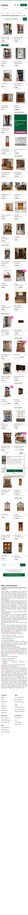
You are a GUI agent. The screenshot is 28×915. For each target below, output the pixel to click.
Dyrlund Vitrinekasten (19, 701)
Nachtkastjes (4, 706)
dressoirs (23, 686)
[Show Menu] (26, 8)
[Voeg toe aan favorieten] (13, 37)
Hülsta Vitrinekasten (19, 697)
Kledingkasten (4, 701)
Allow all (14, 470)
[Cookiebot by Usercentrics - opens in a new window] (19, 453)
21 (18, 565)
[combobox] (13, 8)
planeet (13, 632)
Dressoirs (3, 704)
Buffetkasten (4, 712)
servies (8, 617)
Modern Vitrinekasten (19, 711)
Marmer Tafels (18, 724)
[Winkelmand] (15, 5)
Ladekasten (3, 708)
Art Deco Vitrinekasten (20, 709)
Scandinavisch (14, 653)
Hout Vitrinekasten (5, 722)
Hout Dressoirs (18, 718)
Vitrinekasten (19, 13)
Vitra (16, 720)
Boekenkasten (4, 710)
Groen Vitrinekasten (5, 732)
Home (2, 13)
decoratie (3, 670)
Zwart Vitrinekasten (5, 727)
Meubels (7, 13)
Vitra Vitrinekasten (19, 699)
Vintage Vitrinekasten (19, 707)
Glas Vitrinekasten (5, 718)
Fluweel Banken (18, 722)
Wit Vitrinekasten (5, 729)
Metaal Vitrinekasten (5, 720)
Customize (14, 473)
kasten (7, 595)
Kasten (12, 13)
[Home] (7, 5)
